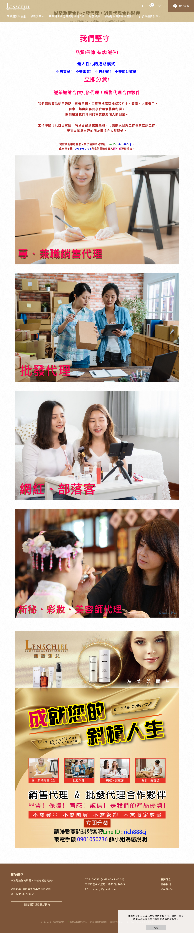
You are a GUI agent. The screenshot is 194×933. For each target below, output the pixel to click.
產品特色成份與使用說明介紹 (67, 16)
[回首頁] (18, 6)
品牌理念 (166, 879)
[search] (160, 6)
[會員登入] (143, 6)
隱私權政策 (167, 889)
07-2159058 (92, 879)
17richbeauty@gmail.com (100, 889)
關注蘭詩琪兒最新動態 (36, 904)
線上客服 (184, 6)
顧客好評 (94, 16)
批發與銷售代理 (148, 16)
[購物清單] (150, 6)
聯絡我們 (166, 884)
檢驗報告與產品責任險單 (120, 16)
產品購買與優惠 (16, 16)
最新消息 (36, 16)
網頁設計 (61, 922)
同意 (156, 927)
